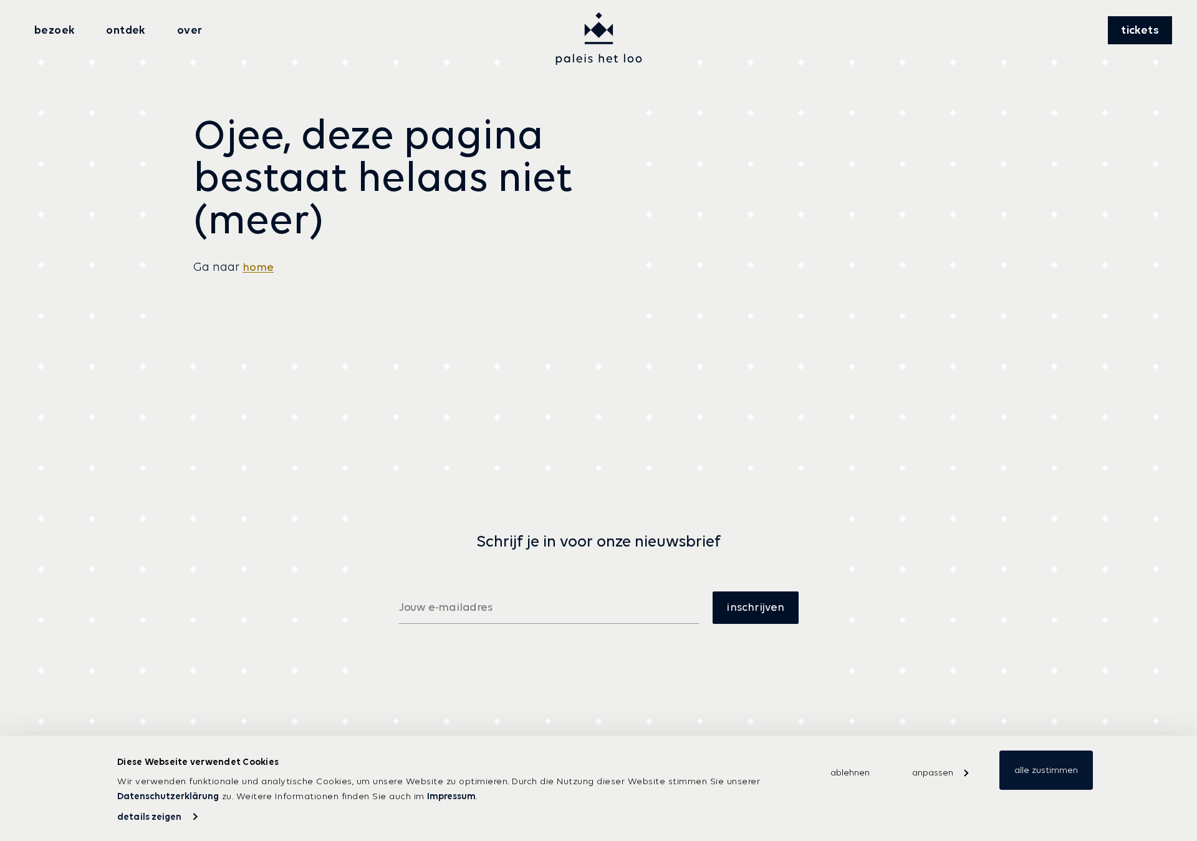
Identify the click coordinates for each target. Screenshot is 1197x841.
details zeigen (149, 816)
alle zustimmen (1046, 770)
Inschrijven (755, 607)
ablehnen (850, 772)
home (258, 267)
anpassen (932, 772)
